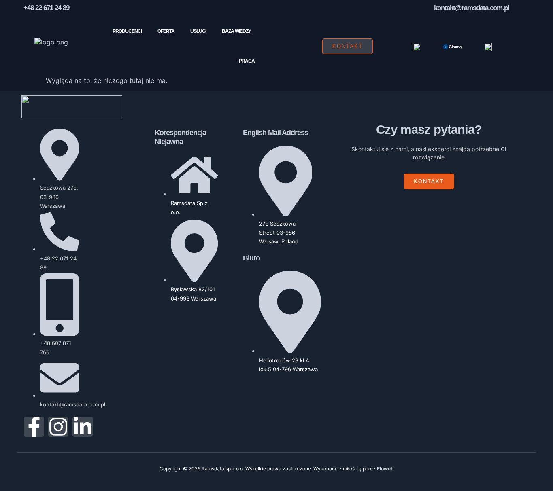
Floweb (385, 469)
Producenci (127, 31)
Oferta (165, 31)
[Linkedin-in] (82, 427)
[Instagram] (58, 427)
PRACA (247, 61)
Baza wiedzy (236, 31)
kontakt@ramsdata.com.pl (471, 8)
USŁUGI (198, 31)
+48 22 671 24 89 (46, 8)
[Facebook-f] (34, 427)
